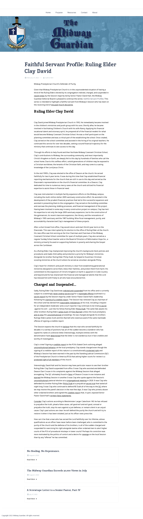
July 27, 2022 (33, 494)
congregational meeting (77, 380)
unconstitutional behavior (45, 347)
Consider (37, 401)
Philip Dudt (80, 309)
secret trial (69, 293)
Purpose (59, 12)
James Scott (63, 312)
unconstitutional (54, 315)
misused (54, 105)
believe (66, 326)
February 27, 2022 (33, 78)
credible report (60, 344)
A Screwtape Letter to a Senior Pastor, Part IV (53, 490)
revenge (85, 434)
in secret (102, 306)
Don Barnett (77, 312)
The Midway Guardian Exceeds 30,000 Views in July (57, 470)
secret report (39, 296)
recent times (39, 96)
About (94, 12)
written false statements (60, 395)
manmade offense (86, 293)
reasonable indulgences (70, 302)
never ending (58, 293)
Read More (31, 460)
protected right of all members (47, 359)
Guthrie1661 (49, 78)
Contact (84, 12)
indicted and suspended (73, 290)
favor (70, 374)
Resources (71, 12)
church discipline (66, 105)
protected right (92, 350)
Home (48, 12)
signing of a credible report (56, 299)
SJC (99, 386)
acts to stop (39, 315)
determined (55, 335)
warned (37, 377)
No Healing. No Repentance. (43, 451)
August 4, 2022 (34, 455)
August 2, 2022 (34, 475)
